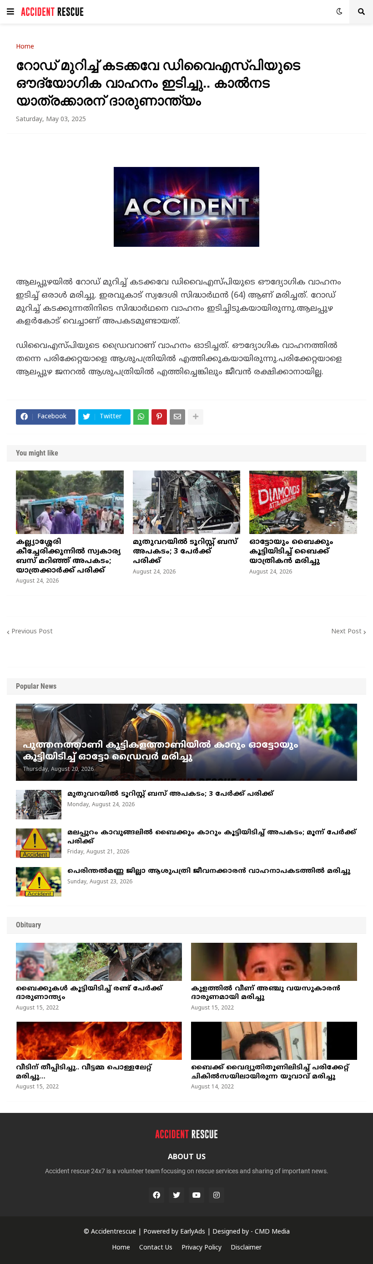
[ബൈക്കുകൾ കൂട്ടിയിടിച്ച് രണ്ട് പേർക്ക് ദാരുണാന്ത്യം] (99, 962)
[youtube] (196, 1195)
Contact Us (155, 1248)
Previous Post (32, 632)
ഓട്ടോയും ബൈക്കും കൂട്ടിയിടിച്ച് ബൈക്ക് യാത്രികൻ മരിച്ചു (291, 552)
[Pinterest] (159, 417)
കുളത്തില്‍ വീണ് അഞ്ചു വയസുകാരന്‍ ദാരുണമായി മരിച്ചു (265, 993)
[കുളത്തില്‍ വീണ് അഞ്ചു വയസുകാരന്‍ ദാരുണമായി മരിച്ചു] (274, 962)
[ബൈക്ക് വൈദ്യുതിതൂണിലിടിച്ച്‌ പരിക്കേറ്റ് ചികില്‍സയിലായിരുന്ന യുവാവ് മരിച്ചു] (274, 1041)
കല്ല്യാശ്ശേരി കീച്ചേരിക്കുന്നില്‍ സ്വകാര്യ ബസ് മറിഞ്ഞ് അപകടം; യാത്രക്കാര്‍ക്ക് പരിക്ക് (68, 556)
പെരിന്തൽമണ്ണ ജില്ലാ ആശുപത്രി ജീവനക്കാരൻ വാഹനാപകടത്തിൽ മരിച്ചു (208, 871)
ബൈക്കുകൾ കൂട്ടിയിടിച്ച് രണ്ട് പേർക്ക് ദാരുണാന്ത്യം (89, 993)
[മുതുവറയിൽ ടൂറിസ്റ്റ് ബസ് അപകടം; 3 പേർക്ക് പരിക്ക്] (187, 502)
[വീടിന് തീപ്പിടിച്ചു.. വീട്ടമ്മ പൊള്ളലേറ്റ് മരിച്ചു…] (99, 1041)
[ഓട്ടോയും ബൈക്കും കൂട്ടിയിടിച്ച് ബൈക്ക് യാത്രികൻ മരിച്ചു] (303, 502)
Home (25, 47)
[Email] (177, 417)
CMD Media (272, 1232)
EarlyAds (192, 1232)
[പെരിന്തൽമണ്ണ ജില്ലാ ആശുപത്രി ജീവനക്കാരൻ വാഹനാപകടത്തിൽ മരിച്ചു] (38, 882)
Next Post (346, 632)
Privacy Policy (201, 1248)
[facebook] (156, 1195)
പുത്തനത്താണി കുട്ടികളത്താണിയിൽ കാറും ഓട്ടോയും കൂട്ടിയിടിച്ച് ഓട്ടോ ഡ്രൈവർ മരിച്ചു (160, 751)
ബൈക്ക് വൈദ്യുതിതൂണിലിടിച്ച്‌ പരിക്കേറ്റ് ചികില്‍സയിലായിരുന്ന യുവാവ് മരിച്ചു (270, 1072)
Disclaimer (246, 1248)
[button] (10, 12)
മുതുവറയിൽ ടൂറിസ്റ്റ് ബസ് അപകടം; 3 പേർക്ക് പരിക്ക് (185, 552)
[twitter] (176, 1195)
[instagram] (216, 1195)
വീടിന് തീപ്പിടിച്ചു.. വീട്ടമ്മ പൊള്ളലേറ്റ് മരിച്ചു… (83, 1072)
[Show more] (195, 417)
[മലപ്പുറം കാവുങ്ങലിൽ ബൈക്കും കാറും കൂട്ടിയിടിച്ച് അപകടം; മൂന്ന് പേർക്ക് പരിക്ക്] (38, 843)
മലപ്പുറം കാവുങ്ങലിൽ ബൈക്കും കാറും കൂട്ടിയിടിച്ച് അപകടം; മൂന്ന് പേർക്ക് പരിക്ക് (211, 837)
